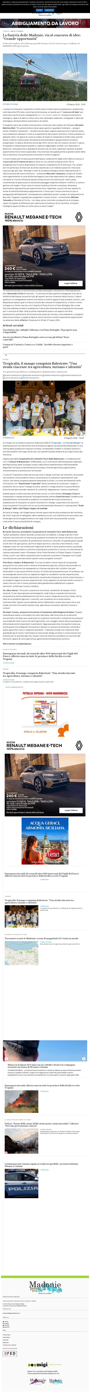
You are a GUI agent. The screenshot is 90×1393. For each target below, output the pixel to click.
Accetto (39, 10)
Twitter (6, 1323)
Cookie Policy (6, 1339)
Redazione (6, 1344)
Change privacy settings (9, 1347)
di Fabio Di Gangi (10, 106)
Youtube (6, 1327)
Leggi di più (49, 10)
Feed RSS (7, 1329)
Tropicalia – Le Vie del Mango (66, 445)
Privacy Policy (6, 1336)
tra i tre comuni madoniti (49, 117)
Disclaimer (5, 1341)
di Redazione (8, 440)
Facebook (6, 1325)
